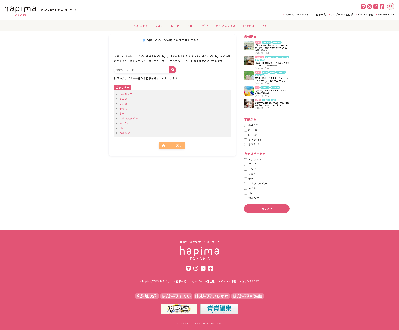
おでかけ (249, 26)
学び (205, 26)
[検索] (390, 6)
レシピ (175, 26)
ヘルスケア (140, 26)
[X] (375, 6)
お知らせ (124, 133)
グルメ (159, 26)
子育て (191, 26)
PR (264, 26)
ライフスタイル (225, 26)
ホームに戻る (173, 145)
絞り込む (266, 208)
